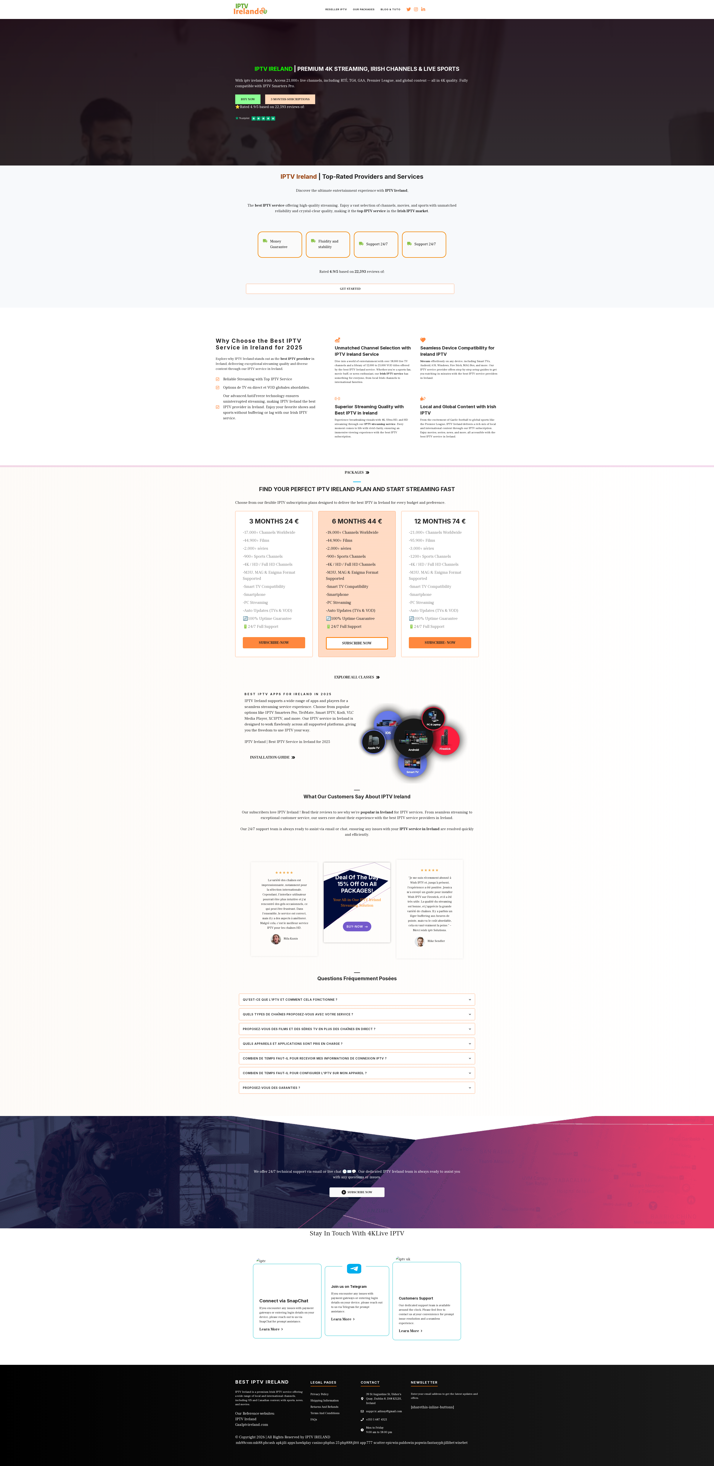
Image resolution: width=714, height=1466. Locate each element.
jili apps (288, 1442)
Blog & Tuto (391, 9)
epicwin (392, 1442)
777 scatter (375, 1442)
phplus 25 (331, 1442)
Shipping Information (325, 1400)
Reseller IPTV (336, 9)
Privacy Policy (320, 1394)
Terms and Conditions (325, 1413)
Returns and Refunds (324, 1407)
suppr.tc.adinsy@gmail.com (384, 1411)
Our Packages (364, 9)
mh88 (258, 1442)
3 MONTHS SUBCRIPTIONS (290, 99)
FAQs (314, 1419)
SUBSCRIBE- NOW (440, 642)
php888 (346, 1442)
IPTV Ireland (245, 1419)
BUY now (248, 99)
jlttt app (359, 1442)
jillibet (449, 1442)
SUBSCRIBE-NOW (274, 642)
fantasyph (435, 1442)
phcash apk (272, 1442)
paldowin (406, 1442)
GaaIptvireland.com (251, 1424)
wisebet (461, 1442)
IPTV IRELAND (317, 1437)
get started (350, 289)
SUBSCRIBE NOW (357, 643)
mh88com (244, 1442)
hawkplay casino (309, 1442)
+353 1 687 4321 (376, 1419)
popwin (421, 1442)
